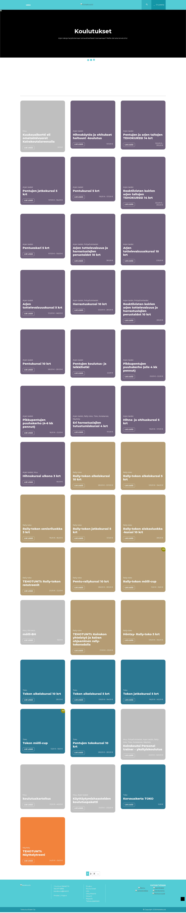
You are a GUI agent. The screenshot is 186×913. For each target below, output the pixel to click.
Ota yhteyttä (91, 894)
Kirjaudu (89, 899)
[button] (147, 5)
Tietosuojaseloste (92, 901)
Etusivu (89, 886)
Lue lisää (28, 148)
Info (87, 891)
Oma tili (89, 896)
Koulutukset (91, 889)
